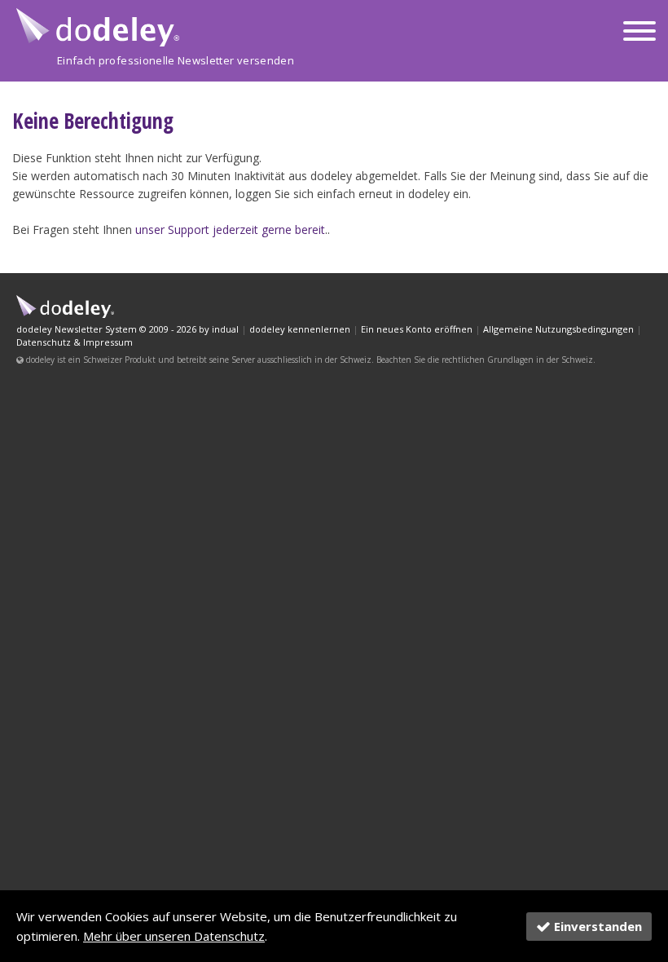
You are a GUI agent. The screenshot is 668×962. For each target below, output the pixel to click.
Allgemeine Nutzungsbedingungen (558, 329)
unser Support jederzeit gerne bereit (230, 229)
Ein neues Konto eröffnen (416, 329)
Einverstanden (598, 926)
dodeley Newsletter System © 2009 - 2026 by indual (127, 329)
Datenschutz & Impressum (74, 342)
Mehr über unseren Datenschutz (174, 936)
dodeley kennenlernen (299, 329)
